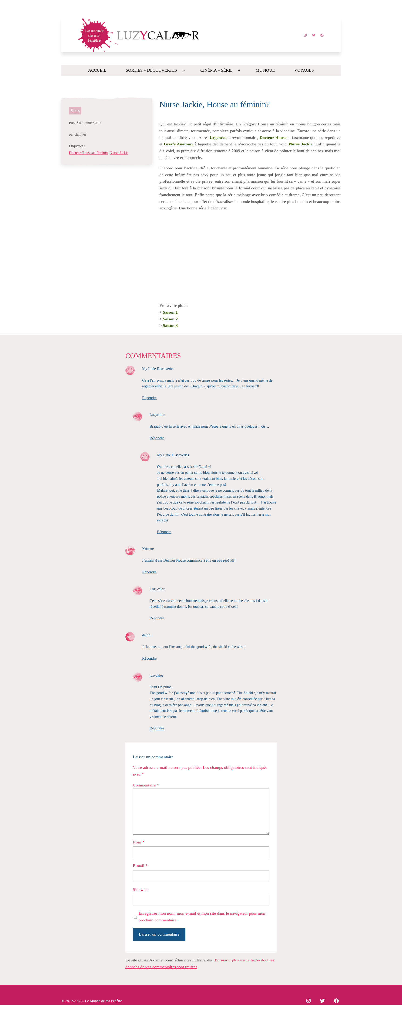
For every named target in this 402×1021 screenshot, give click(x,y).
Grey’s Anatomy (178, 144)
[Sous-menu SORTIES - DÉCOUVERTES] (183, 70)
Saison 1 (170, 312)
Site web (140, 889)
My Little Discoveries (158, 369)
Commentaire (146, 785)
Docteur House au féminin (88, 153)
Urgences (218, 137)
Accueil (97, 70)
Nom (138, 842)
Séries (75, 111)
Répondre (149, 398)
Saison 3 (170, 325)
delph (146, 635)
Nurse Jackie (119, 153)
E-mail (140, 865)
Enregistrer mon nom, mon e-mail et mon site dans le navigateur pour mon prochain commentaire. (202, 916)
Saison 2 (170, 319)
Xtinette (148, 549)
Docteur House (273, 137)
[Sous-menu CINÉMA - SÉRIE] (239, 70)
